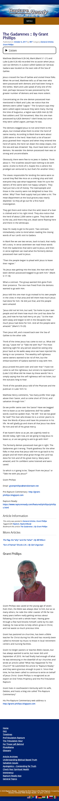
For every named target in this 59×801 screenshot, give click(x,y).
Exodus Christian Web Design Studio (23, 793)
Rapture (16, 524)
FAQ (5, 731)
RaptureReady (25, 524)
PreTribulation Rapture (14, 737)
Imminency (8, 772)
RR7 (30, 42)
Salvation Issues (10, 763)
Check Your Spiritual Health (16, 769)
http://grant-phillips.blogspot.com (19, 703)
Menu (29, 21)
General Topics (10, 779)
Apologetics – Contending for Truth (19, 766)
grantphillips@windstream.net (24, 485)
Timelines (7, 734)
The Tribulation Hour (13, 740)
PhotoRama (8, 747)
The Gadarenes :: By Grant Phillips (33, 526)
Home (5, 728)
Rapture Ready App (12, 775)
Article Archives (10, 756)
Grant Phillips (8, 44)
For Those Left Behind (13, 744)
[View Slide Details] (29, 11)
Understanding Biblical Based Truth (20, 759)
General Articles (47, 42)
